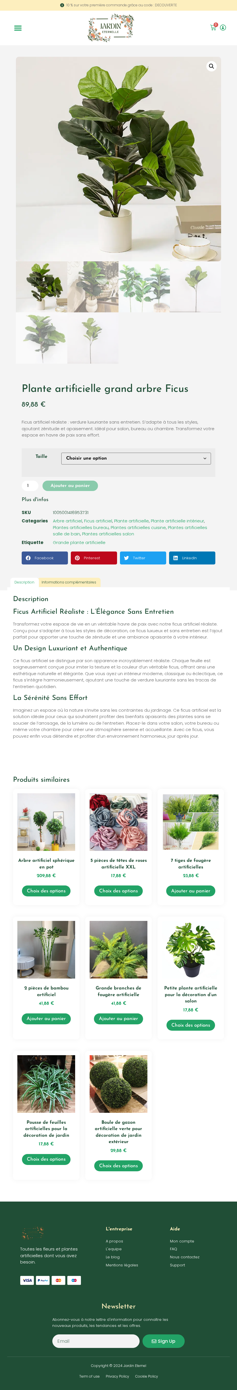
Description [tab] (24, 582)
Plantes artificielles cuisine (138, 527)
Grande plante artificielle (79, 542)
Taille (41, 456)
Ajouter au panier (70, 486)
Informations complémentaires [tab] (69, 582)
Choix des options (46, 891)
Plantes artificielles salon (108, 534)
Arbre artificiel (67, 521)
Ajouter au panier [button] (190, 891)
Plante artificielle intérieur (177, 521)
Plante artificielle (131, 521)
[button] (18, 28)
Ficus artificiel (98, 521)
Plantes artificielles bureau (81, 527)
